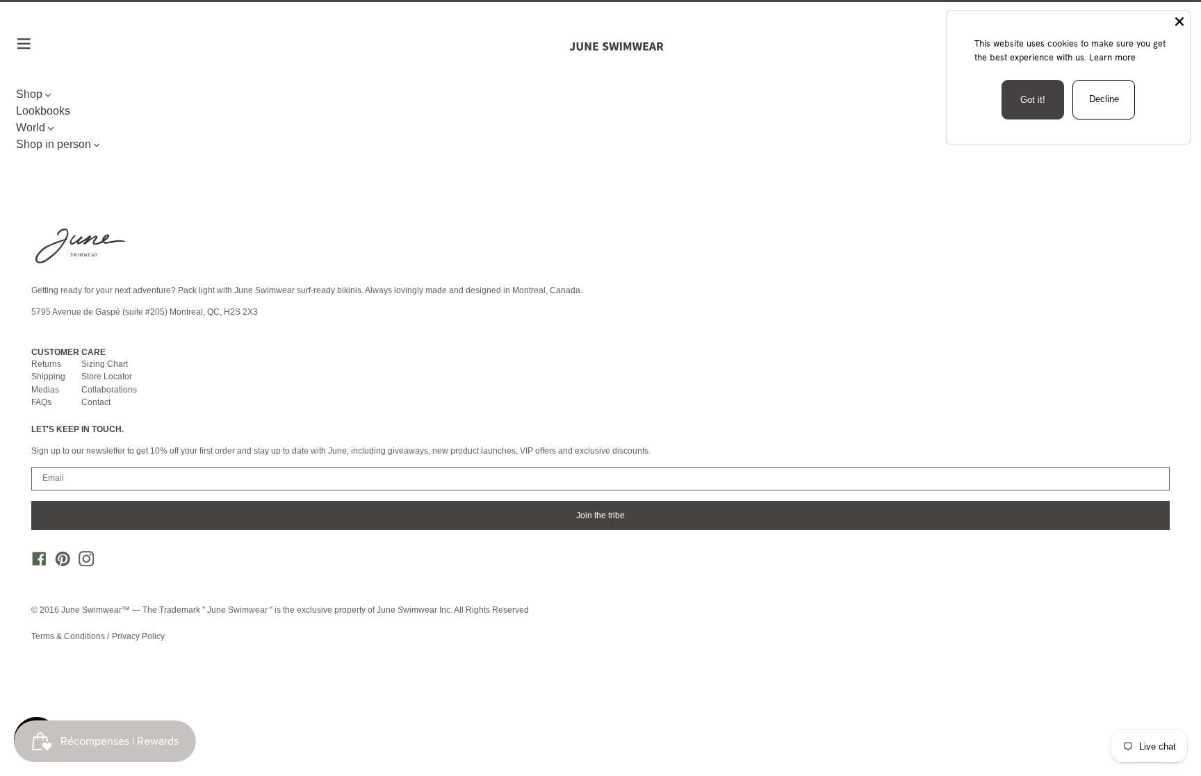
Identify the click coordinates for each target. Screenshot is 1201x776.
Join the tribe (600, 515)
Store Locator (106, 376)
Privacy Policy (138, 636)
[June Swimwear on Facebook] (35, 562)
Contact (96, 402)
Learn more (1112, 57)
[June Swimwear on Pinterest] (59, 562)
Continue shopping (595, 148)
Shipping (48, 376)
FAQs (41, 402)
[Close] (1179, 21)
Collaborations (109, 390)
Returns (46, 364)
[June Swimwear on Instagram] (82, 562)
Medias (45, 390)
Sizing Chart (104, 364)
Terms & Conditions (69, 636)
